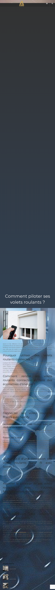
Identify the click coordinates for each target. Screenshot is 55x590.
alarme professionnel (20, 532)
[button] (47, 3)
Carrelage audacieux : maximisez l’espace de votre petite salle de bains (30, 566)
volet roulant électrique (30, 398)
